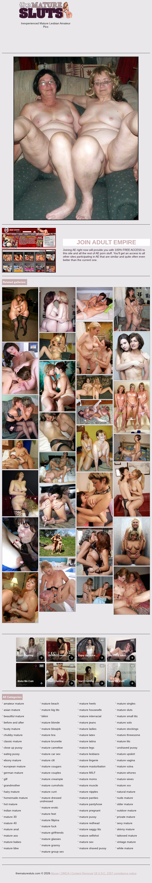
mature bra (47, 735)
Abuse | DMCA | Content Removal (72, 873)
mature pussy (87, 816)
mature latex (86, 735)
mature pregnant (89, 810)
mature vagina (125, 760)
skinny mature (125, 829)
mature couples (50, 772)
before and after (13, 722)
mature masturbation (91, 766)
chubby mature (12, 735)
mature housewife (90, 709)
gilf (4, 779)
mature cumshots (51, 785)
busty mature (11, 728)
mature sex (85, 841)
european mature (14, 766)
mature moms (87, 779)
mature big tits (49, 709)
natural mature (125, 791)
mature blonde (50, 722)
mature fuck (48, 826)
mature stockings (126, 728)
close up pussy (12, 747)
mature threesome (127, 735)
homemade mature (15, 797)
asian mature (11, 709)
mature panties (88, 797)
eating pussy (11, 754)
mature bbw (10, 848)
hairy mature (11, 791)
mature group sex (52, 851)
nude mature (124, 797)
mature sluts (123, 709)
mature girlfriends (52, 832)
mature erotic (49, 807)
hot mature (9, 804)
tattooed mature (126, 835)
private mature (125, 816)
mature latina (87, 741)
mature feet (48, 813)
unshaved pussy (126, 747)
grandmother (11, 785)
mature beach (49, 703)
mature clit (47, 760)
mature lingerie (88, 760)
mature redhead (89, 823)
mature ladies (87, 728)
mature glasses (50, 839)
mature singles (125, 703)
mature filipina (49, 820)
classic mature (12, 741)
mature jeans (87, 722)
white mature (124, 848)
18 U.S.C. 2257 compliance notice (115, 873)
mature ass (10, 835)
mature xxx (123, 785)
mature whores (125, 772)
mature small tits (126, 716)
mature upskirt (125, 754)
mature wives (124, 779)
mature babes (11, 841)
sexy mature (123, 823)
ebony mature (11, 760)
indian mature (11, 810)
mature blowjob (50, 728)
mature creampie (51, 779)
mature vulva (124, 766)
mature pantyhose (90, 804)
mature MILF (87, 772)
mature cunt (48, 791)
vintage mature (125, 841)
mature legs (86, 747)
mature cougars (50, 766)
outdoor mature (125, 810)
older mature (124, 804)
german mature (12, 772)
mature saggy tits (89, 829)
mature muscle (88, 785)
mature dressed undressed (50, 799)
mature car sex (50, 754)
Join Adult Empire (106, 242)
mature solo (123, 722)
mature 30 (9, 816)
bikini (44, 716)
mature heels (87, 703)
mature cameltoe (51, 747)
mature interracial (89, 716)
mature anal (10, 829)
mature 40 (9, 823)
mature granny (50, 845)
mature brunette (51, 741)
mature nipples (88, 791)
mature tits (122, 741)
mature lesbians (88, 754)
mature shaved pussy (92, 848)
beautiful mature (13, 716)
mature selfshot (88, 835)
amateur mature (13, 703)
